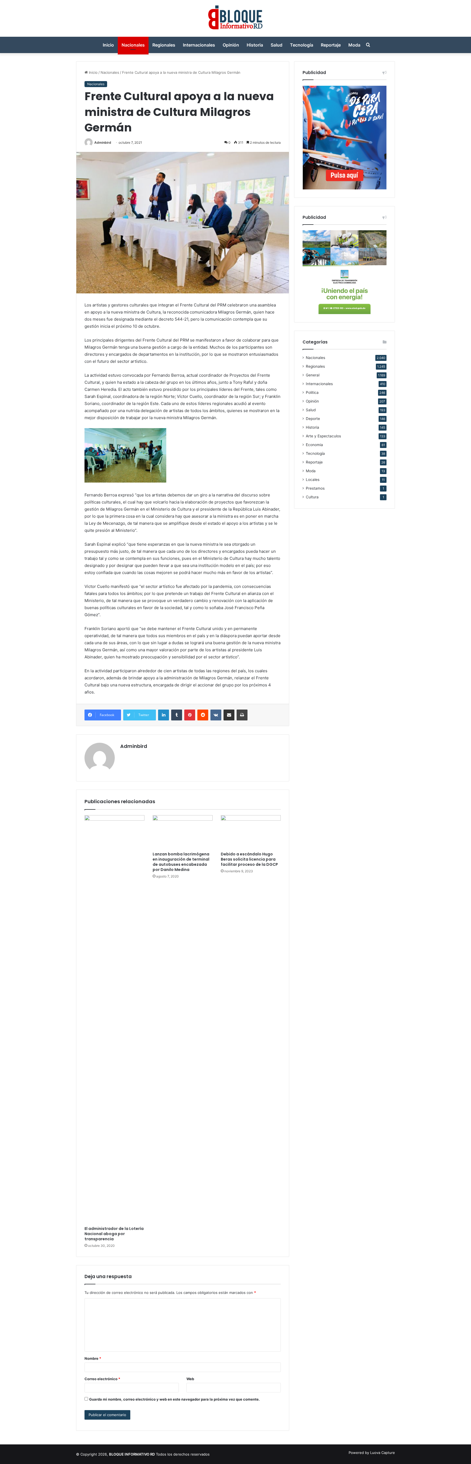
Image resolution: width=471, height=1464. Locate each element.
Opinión (231, 45)
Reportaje (331, 45)
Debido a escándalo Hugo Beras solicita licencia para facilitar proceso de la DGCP (249, 859)
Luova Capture (382, 1452)
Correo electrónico (102, 1379)
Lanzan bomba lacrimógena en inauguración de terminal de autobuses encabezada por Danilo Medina (181, 861)
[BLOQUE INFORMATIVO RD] (235, 18)
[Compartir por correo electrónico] (229, 715)
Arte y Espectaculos (323, 436)
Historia (255, 45)
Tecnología (301, 45)
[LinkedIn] (163, 715)
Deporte (313, 418)
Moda (354, 45)
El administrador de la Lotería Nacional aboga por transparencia (114, 1234)
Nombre (92, 1358)
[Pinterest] (189, 715)
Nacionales (133, 45)
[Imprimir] (242, 715)
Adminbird (102, 142)
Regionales (163, 45)
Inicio (108, 45)
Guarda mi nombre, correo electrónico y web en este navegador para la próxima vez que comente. (174, 1399)
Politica (312, 392)
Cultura (312, 497)
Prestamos (315, 488)
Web (190, 1379)
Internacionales (199, 45)
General (312, 375)
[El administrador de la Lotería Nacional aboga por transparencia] (114, 1019)
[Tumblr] (176, 715)
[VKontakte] (215, 715)
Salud (276, 45)
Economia (314, 445)
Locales (312, 479)
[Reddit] (202, 715)
